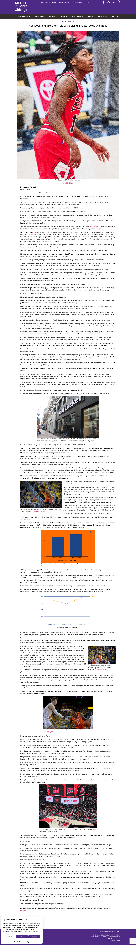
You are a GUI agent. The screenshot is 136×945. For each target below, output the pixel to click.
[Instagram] (108, 2)
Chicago (62, 16)
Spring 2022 (71, 21)
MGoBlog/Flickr (39, 511)
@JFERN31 (24, 910)
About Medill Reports (48, 2)
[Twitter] (113, 2)
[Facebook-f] (103, 2)
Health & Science (77, 16)
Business (52, 16)
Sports (114, 16)
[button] (118, 1)
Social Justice (102, 16)
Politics (90, 16)
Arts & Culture (39, 16)
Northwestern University (81, 2)
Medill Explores (23, 16)
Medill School (64, 2)
